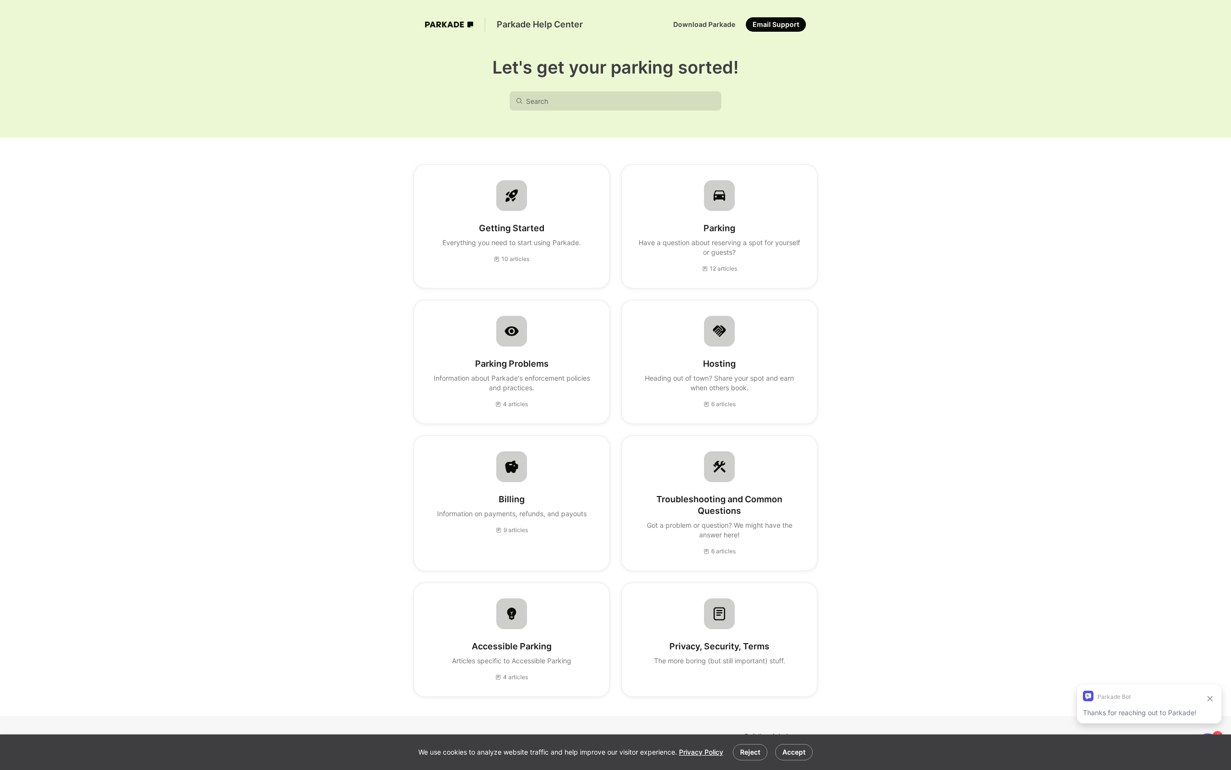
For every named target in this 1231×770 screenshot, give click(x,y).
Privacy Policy (701, 752)
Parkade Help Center (540, 24)
